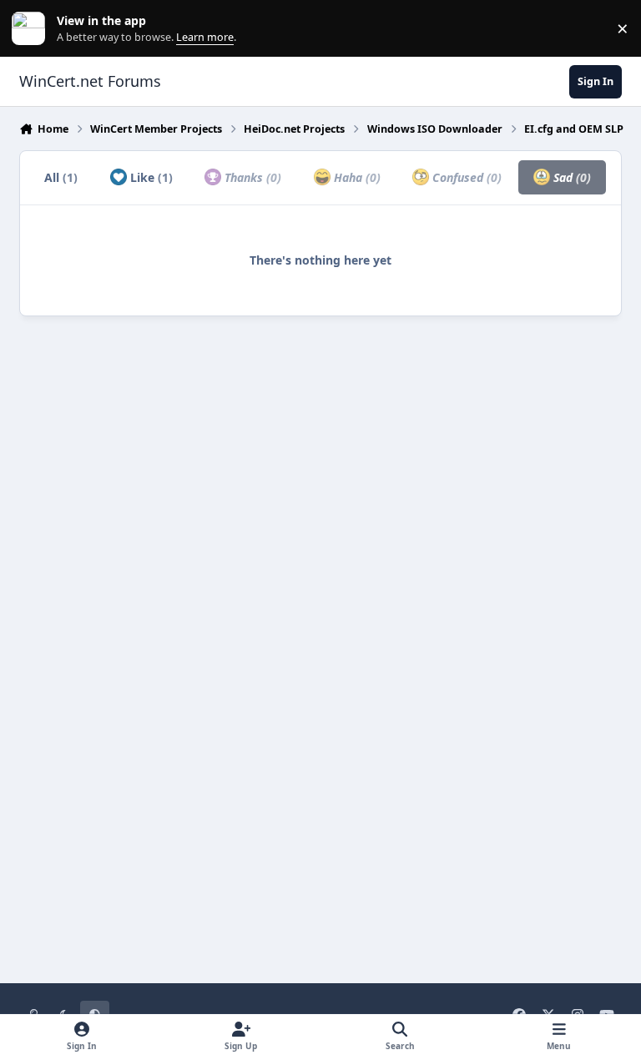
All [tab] (61, 177)
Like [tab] (150, 177)
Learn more (32, 29)
